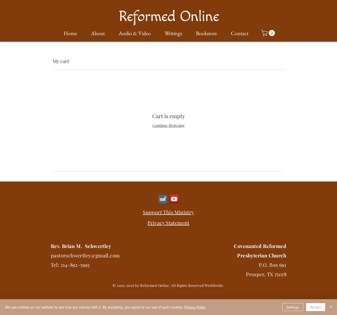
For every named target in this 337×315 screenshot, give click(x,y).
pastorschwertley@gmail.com (85, 255)
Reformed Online (168, 16)
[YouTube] (174, 199)
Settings (292, 307)
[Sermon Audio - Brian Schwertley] (162, 199)
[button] (95, 33)
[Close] (331, 307)
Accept (315, 307)
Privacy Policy (195, 307)
